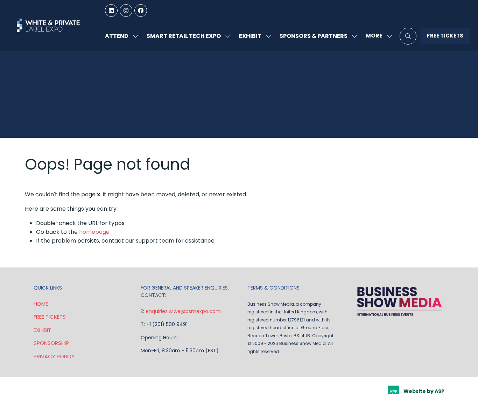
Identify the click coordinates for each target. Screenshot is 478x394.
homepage (94, 232)
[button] (376, 36)
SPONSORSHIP (51, 343)
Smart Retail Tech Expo (184, 36)
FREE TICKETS (50, 316)
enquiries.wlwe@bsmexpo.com (183, 311)
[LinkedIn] (111, 10)
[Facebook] (140, 10)
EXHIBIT (42, 330)
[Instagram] (126, 10)
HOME (41, 303)
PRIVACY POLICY (54, 356)
